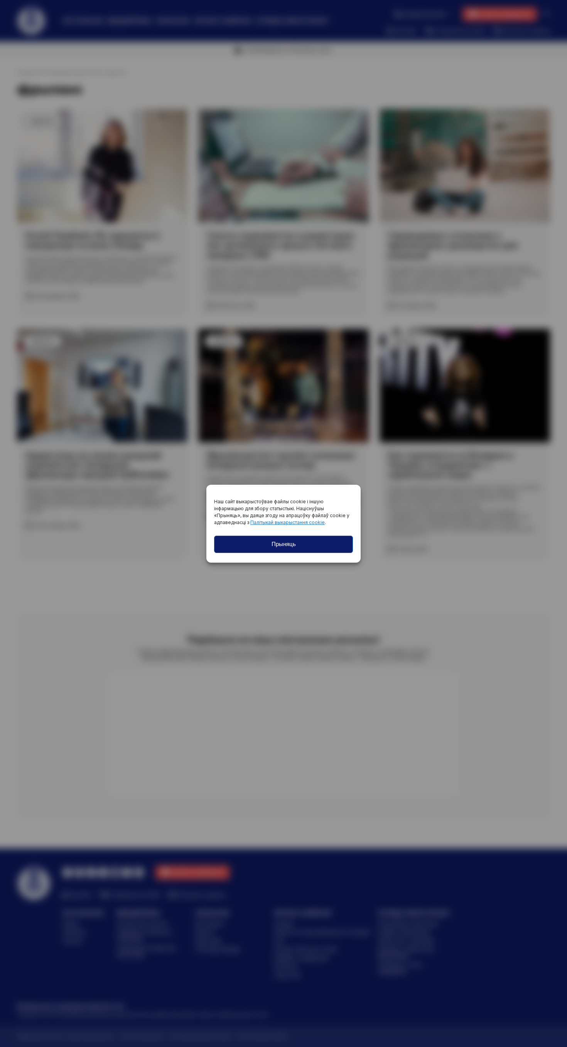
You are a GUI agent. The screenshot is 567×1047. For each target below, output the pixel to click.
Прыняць (284, 544)
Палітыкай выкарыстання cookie (287, 522)
